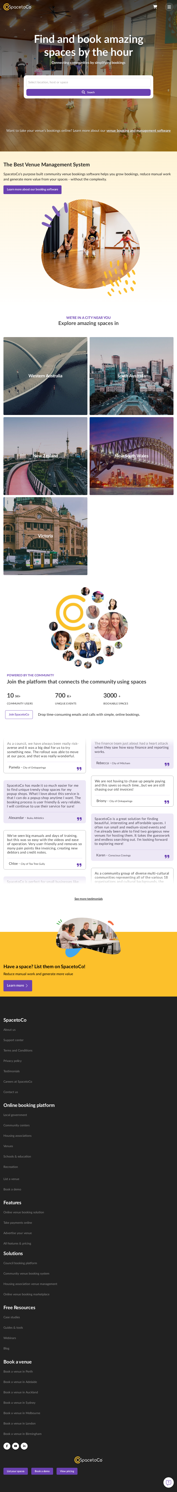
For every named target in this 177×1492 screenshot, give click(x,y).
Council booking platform (20, 1263)
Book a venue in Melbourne (21, 1413)
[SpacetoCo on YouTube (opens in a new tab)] (15, 1446)
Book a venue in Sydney (19, 1402)
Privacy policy (12, 1061)
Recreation (10, 1167)
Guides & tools (13, 1327)
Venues (8, 1146)
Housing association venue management (30, 1284)
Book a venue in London (19, 1423)
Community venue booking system (26, 1273)
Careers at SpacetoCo (17, 1081)
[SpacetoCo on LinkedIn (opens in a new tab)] (24, 1446)
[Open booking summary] (155, 7)
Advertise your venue (17, 1233)
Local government (15, 1115)
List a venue (11, 1179)
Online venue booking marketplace (26, 1294)
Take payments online (17, 1222)
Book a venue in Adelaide (20, 1382)
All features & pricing (17, 1243)
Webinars (9, 1338)
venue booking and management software (138, 130)
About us (9, 1029)
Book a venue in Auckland (20, 1392)
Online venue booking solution (23, 1212)
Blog (6, 1348)
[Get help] (168, 1482)
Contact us (10, 1092)
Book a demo (12, 1189)
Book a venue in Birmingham (22, 1434)
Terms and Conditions (17, 1050)
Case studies (11, 1317)
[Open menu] (169, 7)
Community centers (16, 1125)
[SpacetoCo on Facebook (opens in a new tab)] (6, 1446)
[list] (88, 1061)
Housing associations (17, 1135)
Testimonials (11, 1071)
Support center (13, 1040)
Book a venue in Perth (18, 1371)
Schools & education (17, 1156)
